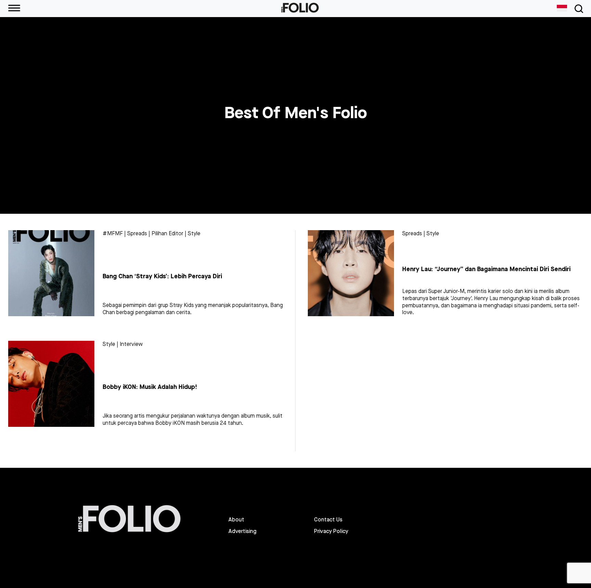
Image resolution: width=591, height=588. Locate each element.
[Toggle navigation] (578, 8)
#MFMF (113, 233)
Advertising (242, 531)
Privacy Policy (331, 531)
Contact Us (328, 519)
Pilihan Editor (167, 233)
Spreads (137, 233)
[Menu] (14, 8)
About (236, 519)
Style (194, 233)
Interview (131, 344)
